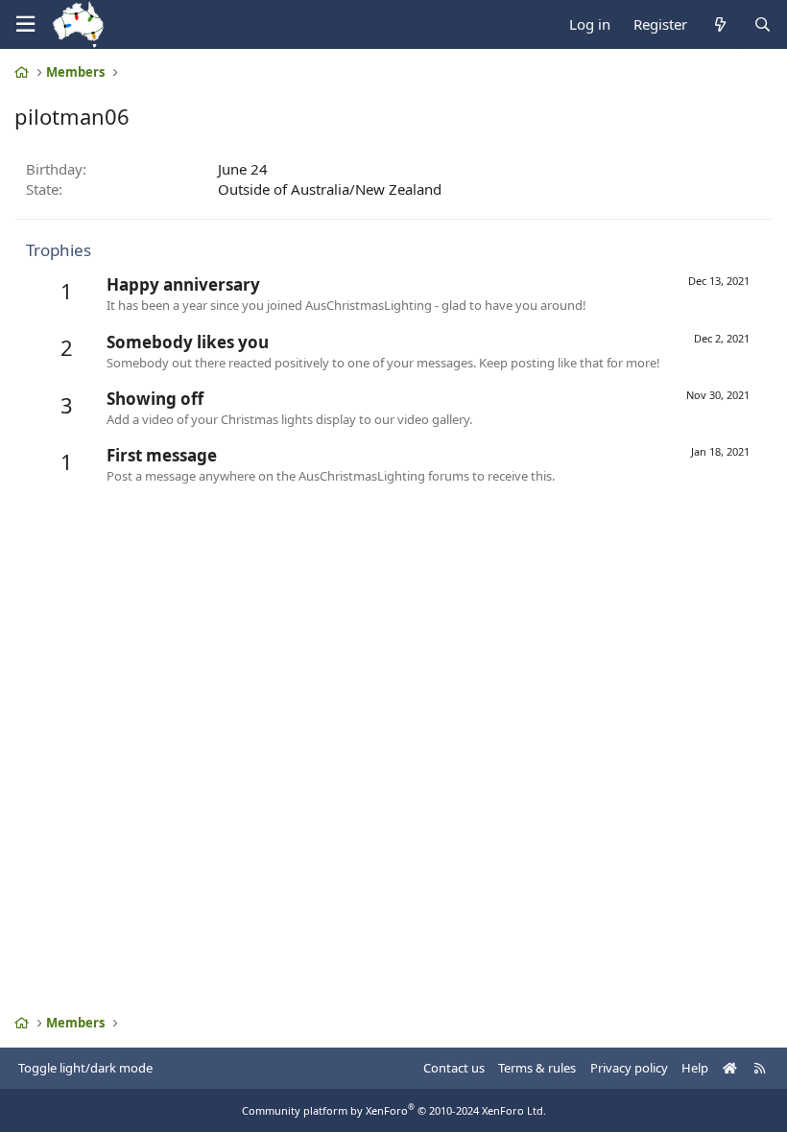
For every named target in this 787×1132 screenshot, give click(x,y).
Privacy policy (629, 1067)
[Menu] (25, 24)
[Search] (762, 24)
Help (694, 1067)
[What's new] (719, 24)
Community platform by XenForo (394, 1110)
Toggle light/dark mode (85, 1067)
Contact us (454, 1067)
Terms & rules (537, 1067)
